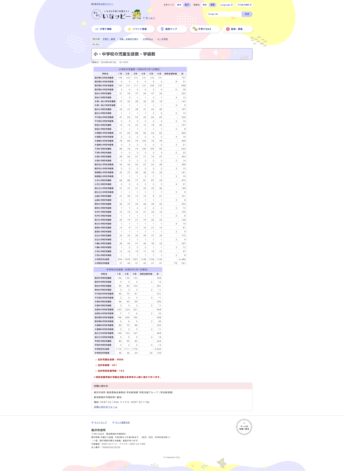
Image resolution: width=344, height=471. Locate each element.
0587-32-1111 (110, 444)
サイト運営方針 (122, 422)
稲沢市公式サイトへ (103, 4)
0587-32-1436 (109, 402)
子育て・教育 (109, 39)
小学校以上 (148, 39)
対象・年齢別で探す (129, 39)
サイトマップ (100, 422)
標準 (179, 5)
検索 (247, 14)
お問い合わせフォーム (106, 407)
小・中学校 (162, 39)
